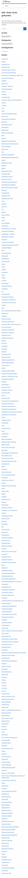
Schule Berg (4, 597)
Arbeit (3, 108)
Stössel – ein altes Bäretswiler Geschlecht (11, 710)
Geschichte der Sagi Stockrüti (8, 299)
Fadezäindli (4, 239)
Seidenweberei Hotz (6, 636)
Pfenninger (4, 521)
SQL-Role (4, 682)
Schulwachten (5, 628)
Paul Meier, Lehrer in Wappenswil (9, 510)
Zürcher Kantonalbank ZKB (8, 867)
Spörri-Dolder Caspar (6, 671)
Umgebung (4, 770)
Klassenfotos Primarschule (8, 403)
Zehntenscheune (5, 862)
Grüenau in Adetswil (6, 318)
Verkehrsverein (5, 785)
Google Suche (5, 313)
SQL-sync (4, 691)
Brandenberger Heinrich (7, 176)
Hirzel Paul (4, 343)
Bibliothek (4, 165)
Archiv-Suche (5, 116)
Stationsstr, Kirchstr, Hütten (8, 699)
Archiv (3, 111)
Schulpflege (4, 619)
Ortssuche (4, 502)
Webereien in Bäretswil (7, 840)
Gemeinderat (5, 288)
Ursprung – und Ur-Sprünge (8, 773)
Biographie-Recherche (7, 171)
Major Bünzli (4, 436)
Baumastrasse (5, 149)
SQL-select (4, 685)
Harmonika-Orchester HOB (8, 329)
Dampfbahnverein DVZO (7, 198)
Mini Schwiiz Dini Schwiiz (7, 458)
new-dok (4, 483)
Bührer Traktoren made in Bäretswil (10, 187)
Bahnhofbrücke (5, 127)
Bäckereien (4, 121)
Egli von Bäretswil (6, 223)
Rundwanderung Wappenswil (8, 578)
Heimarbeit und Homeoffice (8, 332)
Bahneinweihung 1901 (7, 124)
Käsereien (4, 381)
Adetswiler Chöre (6, 64)
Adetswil (4, 61)
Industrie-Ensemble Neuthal (8, 370)
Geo (3, 291)
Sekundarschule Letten (7, 644)
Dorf (3, 209)
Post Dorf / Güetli (5, 529)
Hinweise (4, 340)
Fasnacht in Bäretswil (7, 247)
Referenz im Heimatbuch (7, 537)
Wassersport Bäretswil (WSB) (8, 829)
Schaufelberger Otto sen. (7, 592)
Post (3, 526)
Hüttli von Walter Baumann (8, 362)
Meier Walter (4, 450)
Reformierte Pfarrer (6, 543)
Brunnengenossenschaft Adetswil (9, 182)
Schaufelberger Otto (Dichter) (8, 589)
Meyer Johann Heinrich (7, 455)
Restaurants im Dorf (6, 556)
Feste (3, 250)
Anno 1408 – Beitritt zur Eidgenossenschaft (11, 100)
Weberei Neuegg (5, 837)
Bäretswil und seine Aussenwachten (10, 143)
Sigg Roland (4, 649)
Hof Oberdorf (4, 346)
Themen (3, 751)
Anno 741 (4, 102)
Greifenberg (4, 316)
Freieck (3, 264)
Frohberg (4, 269)
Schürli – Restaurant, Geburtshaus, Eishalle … (12, 630)
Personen (4, 513)
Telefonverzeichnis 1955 (7, 748)
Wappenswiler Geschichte (8, 821)
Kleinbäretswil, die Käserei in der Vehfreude (12, 411)
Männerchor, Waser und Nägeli (9, 442)
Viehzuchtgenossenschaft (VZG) (9, 791)
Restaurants (4, 554)
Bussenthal (4, 190)
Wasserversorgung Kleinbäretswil (9, 835)
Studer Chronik (5, 723)
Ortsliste (3, 493)
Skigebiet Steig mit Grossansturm (9, 660)
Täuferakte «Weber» (6, 742)
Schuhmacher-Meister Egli (8, 595)
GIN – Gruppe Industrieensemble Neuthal (11, 310)
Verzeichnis (4, 788)
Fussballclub (4, 272)
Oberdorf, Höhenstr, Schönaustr (9, 485)
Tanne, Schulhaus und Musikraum (9, 737)
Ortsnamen (4, 496)
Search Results (5, 633)
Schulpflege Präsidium (7, 622)
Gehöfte (3, 277)
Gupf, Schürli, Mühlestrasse (8, 321)
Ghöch (3, 51)
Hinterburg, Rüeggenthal (7, 338)
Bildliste (3, 168)
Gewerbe (4, 305)
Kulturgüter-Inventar (6, 420)
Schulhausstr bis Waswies (8, 617)
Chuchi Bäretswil (5, 193)
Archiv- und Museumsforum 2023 (9, 113)
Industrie (4, 368)
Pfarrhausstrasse (5, 518)
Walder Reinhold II (6, 807)
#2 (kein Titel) (5, 59)
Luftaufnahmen (5, 433)
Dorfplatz (4, 212)
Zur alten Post (5, 865)
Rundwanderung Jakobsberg (8, 573)
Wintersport (4, 851)
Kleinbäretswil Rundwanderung (9, 409)
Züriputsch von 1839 (6, 873)
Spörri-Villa (4, 677)
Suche (3, 732)
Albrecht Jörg (5, 83)
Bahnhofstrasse (5, 130)
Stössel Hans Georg (6, 712)
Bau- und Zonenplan (6, 146)
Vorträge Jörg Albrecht (7, 802)
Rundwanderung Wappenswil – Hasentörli (11, 581)
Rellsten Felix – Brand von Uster (9, 551)
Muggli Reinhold (5, 463)
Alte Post (4, 91)
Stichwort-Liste (5, 707)
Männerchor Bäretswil (7, 439)
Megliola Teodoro (6, 444)
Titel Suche (4, 753)
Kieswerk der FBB (6, 392)
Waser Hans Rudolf (6, 824)
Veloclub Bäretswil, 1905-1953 (9, 780)
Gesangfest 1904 (5, 294)
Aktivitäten (4, 80)
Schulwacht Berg (5, 625)
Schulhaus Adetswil (6, 603)
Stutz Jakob (4, 729)
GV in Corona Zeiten (6, 327)
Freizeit (3, 266)
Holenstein (4, 351)
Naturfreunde (5, 477)
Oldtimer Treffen (5, 491)
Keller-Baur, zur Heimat (7, 390)
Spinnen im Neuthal (6, 666)
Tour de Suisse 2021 (6, 756)
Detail (3, 201)
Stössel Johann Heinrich (7, 718)
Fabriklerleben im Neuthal (8, 236)
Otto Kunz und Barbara (7, 507)
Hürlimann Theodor (6, 357)
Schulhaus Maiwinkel (6, 611)
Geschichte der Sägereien (8, 297)
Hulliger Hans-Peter (6, 354)
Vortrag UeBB (5, 799)
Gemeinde (4, 280)
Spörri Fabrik (5, 669)
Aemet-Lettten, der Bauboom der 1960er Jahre (12, 75)
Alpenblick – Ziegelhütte (7, 86)
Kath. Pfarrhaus (5, 384)
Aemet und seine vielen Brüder (9, 72)
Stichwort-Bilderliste (6, 701)
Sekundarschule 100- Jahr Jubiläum (10, 641)
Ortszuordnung (5, 504)
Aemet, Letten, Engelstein (7, 78)
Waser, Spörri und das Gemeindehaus (10, 826)
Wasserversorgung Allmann (8, 832)
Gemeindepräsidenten (7, 286)
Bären (3, 135)
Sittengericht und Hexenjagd (8, 655)
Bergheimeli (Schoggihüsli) (8, 154)
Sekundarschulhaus (6, 647)
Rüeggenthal (5, 567)
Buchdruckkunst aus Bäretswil (8, 184)
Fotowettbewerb (5, 258)
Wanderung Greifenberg (7, 813)
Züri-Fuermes (5, 870)
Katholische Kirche (6, 387)
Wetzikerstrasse (5, 846)
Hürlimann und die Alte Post (8, 359)
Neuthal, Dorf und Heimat (7, 480)
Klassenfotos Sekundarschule (8, 406)
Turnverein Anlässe (6, 762)
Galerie (3, 275)
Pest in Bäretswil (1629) (7, 515)
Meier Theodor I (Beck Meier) (8, 447)
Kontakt (3, 417)
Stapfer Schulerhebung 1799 (8, 696)
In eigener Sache (5, 365)
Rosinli (3, 565)
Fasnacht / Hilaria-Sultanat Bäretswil (10, 245)
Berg (3, 152)
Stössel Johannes (6, 721)
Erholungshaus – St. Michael (8, 234)
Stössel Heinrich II (6, 715)
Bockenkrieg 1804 (6, 173)
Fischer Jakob (5, 255)
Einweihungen (5, 225)
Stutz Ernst (4, 726)
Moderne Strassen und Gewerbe (9, 461)
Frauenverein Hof (6, 261)
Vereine (3, 783)
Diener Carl (4, 206)
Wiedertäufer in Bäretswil (7, 848)
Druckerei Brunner (6, 214)
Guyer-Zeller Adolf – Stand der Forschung (11, 324)
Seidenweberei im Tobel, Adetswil (9, 639)
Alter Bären (4, 94)
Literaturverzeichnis (6, 428)
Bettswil (3, 160)
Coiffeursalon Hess (6, 195)
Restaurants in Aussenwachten (9, 562)
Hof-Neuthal (4, 349)
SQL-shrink (4, 688)
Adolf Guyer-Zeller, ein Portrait (8, 69)
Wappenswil (4, 818)
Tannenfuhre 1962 (6, 740)
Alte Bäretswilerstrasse (7, 89)
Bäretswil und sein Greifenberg (9, 141)
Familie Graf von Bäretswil (8, 242)
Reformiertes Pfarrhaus (7, 545)
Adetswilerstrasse (6, 67)
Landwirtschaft (5, 422)
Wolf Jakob (4, 856)
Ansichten (4, 105)
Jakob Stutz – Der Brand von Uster (10, 376)
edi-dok (3, 217)
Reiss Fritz (4, 548)
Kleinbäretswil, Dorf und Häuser (9, 414)
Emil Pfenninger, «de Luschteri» (9, 228)
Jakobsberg (6, 51)
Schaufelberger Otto (6, 587)
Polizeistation (5, 524)
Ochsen (3, 488)
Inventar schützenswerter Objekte (9, 373)
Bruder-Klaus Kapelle (7, 179)
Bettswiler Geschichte (7, 162)
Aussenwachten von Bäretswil (8, 119)
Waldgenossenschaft (6, 810)
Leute (3, 425)
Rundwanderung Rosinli (7, 576)
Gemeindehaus (5, 283)
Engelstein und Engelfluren (8, 231)
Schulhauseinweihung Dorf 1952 (9, 614)
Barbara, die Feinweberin (7, 132)
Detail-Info (4, 204)
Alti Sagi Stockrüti (6, 97)
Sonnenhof (4, 663)
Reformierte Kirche (6, 540)
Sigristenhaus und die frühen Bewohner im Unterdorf (14, 652)
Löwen (3, 431)
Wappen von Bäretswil (7, 815)
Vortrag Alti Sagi (5, 794)
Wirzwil (3, 854)
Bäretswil (4, 138)
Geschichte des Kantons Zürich (9, 302)
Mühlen (3, 466)
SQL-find (4, 680)
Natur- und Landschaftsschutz (8, 474)
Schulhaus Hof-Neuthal (7, 608)
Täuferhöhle (4, 745)
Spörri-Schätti (5, 674)
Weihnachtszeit (5, 843)
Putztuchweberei (5, 535)
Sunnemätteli (5, 734)
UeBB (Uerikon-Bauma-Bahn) (8, 767)
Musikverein (4, 469)
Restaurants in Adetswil (7, 559)
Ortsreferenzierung (6, 499)
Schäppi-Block (5, 584)
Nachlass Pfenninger (6, 472)
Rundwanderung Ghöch (7, 570)
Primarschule (5, 532)
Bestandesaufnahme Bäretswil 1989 (10, 157)
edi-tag (3, 220)
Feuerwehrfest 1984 (6, 253)
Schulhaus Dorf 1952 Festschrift (9, 606)
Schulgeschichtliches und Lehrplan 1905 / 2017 (13, 600)
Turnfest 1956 (5, 759)
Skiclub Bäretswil (6, 658)
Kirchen (3, 395)
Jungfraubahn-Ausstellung (8, 379)
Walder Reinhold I (6, 805)
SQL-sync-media (5, 693)
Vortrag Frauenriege (6, 796)
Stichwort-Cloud (5, 704)
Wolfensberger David (6, 859)
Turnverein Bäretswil (6, 764)
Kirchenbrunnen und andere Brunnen (10, 401)
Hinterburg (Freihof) (6, 335)
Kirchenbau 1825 (6, 398)
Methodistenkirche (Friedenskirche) (10, 453)
